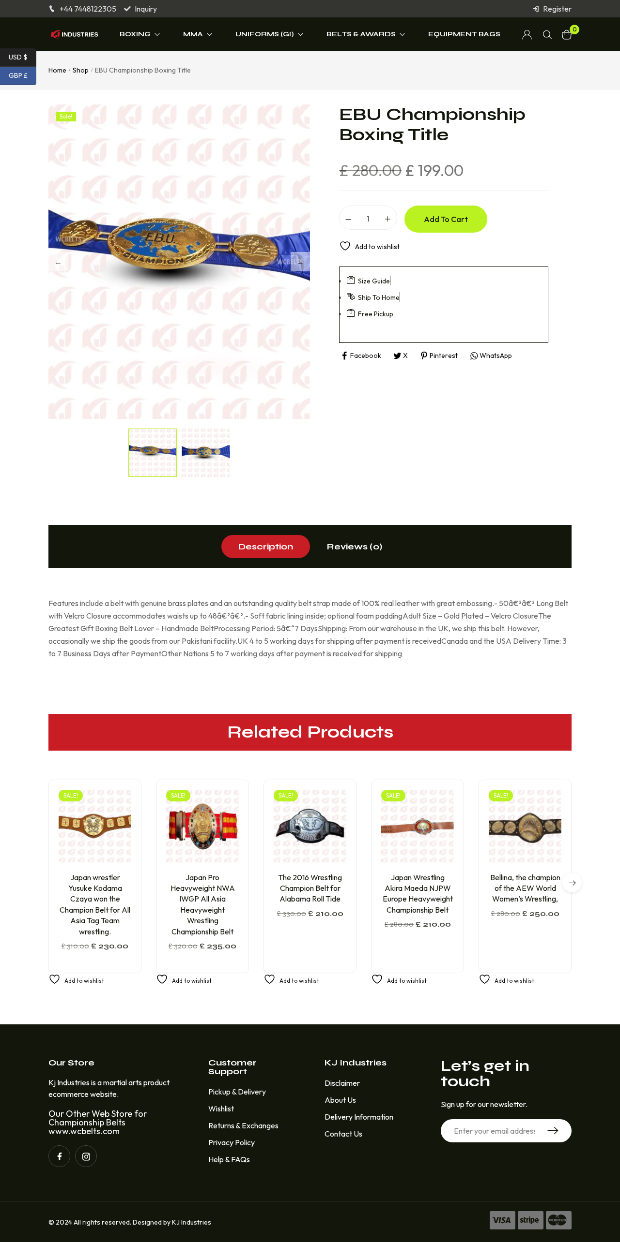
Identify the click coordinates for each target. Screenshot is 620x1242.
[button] (101, 858)
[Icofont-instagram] (86, 1156)
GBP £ (22, 75)
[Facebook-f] (59, 1156)
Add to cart (446, 219)
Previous (58, 261)
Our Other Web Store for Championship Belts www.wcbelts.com (97, 1122)
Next (300, 261)
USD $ (22, 56)
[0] (567, 35)
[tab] (265, 546)
